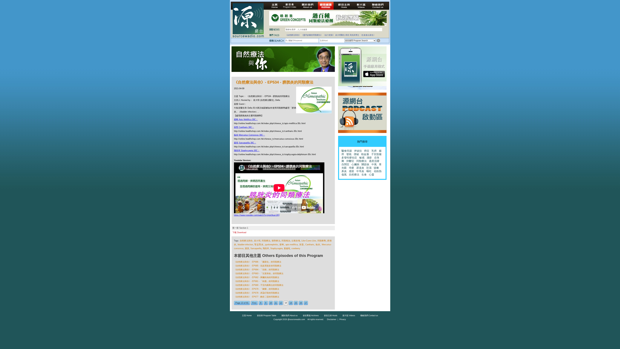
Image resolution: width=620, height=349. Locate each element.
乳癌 (374, 150)
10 (271, 303)
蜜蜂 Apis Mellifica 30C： (246, 119)
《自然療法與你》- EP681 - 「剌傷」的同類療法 (256, 281)
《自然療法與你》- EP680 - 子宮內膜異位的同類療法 (258, 285)
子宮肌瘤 (376, 154)
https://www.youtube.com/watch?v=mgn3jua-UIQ (256, 215)
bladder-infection (245, 244)
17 (306, 303)
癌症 (347, 35)
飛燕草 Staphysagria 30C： (247, 150)
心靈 (371, 174)
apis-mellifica (291, 244)
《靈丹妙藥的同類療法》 (312, 35)
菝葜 (247, 248)
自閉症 (345, 164)
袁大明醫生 (340, 35)
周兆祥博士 (354, 35)
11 (276, 303)
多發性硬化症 (349, 157)
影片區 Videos (349, 315)
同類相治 (286, 240)
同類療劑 (321, 240)
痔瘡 (351, 167)
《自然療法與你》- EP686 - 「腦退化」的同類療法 (257, 262)
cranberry (295, 248)
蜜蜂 (281, 244)
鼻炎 (344, 171)
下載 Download (239, 232)
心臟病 (355, 164)
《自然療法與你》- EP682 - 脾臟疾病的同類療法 (256, 277)
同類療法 (266, 240)
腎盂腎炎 (259, 244)
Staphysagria (276, 248)
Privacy (342, 319)
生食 (364, 174)
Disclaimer (331, 319)
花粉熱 (378, 171)
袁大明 (257, 240)
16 (301, 303)
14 (291, 303)
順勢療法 (276, 240)
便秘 (356, 154)
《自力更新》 (329, 35)
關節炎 (365, 164)
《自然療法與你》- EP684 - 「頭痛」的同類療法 (256, 269)
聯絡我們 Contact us (369, 315)
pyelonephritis (271, 244)
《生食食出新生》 (367, 35)
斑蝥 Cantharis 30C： (244, 127)
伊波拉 (358, 150)
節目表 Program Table (266, 315)
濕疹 (369, 157)
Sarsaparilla (255, 248)
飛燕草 (266, 248)
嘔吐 (369, 171)
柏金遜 (365, 154)
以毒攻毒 (296, 240)
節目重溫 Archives (311, 315)
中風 (374, 164)
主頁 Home (247, 315)
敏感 (361, 157)
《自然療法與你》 (293, 35)
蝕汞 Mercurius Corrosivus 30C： (249, 135)
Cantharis (309, 244)
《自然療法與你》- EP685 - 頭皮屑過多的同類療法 (257, 265)
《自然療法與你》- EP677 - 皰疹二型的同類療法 (256, 297)
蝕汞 (318, 244)
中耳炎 (360, 171)
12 (281, 303)
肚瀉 (369, 167)
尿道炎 (360, 167)
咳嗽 (376, 167)
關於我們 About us (290, 315)
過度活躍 (374, 161)
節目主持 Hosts (330, 315)
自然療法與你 (246, 240)
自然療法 (354, 174)
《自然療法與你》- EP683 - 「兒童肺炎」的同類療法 (258, 273)
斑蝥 (301, 244)
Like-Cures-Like (308, 240)
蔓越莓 (287, 248)
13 (286, 303)
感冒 (351, 171)
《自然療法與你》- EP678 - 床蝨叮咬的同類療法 (256, 293)
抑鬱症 (350, 161)
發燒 (348, 154)
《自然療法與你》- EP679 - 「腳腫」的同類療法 (256, 289)
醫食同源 (346, 150)
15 (296, 303)
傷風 (344, 174)
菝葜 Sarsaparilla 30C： (245, 143)
